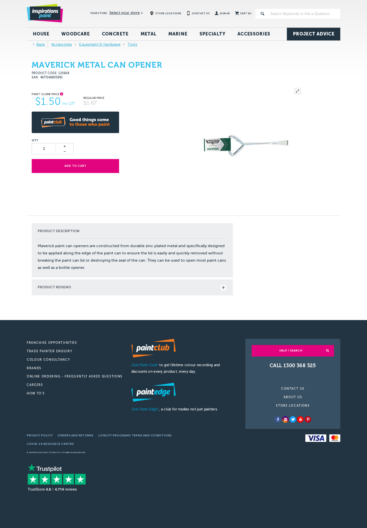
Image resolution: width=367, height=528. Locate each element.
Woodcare (75, 34)
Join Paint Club (144, 365)
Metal (149, 34)
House (41, 34)
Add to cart (75, 166)
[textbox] (304, 13)
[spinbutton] (44, 148)
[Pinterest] (308, 419)
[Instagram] (285, 419)
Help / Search (290, 350)
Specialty (212, 34)
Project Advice (313, 34)
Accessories (253, 34)
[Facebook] (278, 419)
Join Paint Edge (145, 409)
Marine (177, 34)
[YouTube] (300, 419)
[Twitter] (293, 419)
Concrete (115, 34)
